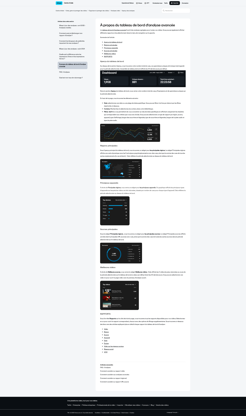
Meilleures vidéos (110, 53)
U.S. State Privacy (115, 413)
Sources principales (110, 51)
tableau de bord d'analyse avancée (114, 30)
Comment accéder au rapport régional (113, 378)
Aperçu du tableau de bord (113, 42)
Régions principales (110, 45)
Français (175, 412)
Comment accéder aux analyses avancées (114, 374)
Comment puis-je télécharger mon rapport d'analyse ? (70, 34)
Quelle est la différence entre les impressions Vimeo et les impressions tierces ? (71, 56)
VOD (105, 352)
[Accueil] (59, 3)
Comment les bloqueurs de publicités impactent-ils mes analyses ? (71, 42)
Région (106, 332)
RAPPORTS (108, 56)
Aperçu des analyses (128, 11)
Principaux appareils (111, 48)
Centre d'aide (68, 3)
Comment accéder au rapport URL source (114, 381)
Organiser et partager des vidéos (99, 11)
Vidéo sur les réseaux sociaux (114, 346)
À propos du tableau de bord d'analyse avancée (72, 65)
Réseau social (108, 349)
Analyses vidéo (115, 11)
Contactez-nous (157, 3)
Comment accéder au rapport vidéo (112, 371)
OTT (147, 3)
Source (106, 335)
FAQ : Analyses (64, 72)
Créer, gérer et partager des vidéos (76, 11)
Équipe (106, 343)
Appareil (107, 337)
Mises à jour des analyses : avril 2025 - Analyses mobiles (72, 26)
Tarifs (165, 3)
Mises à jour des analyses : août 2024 (72, 49)
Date (105, 340)
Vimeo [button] (140, 3)
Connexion (185, 3)
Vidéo (106, 329)
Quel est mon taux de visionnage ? (71, 77)
